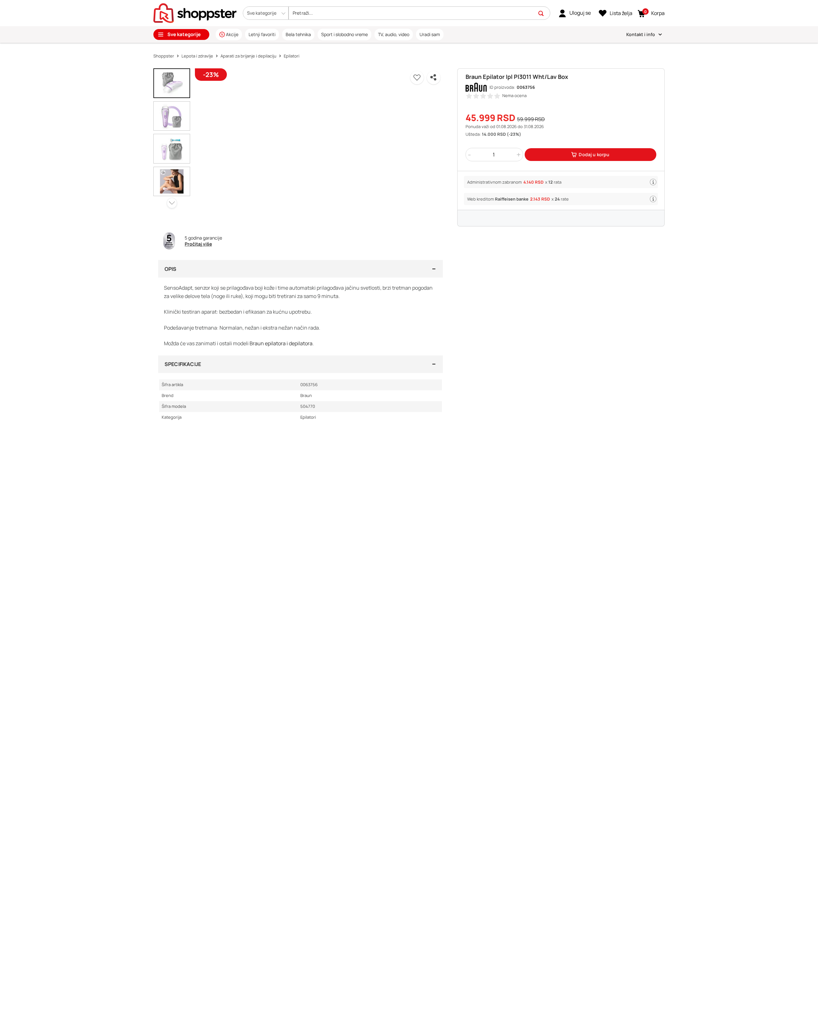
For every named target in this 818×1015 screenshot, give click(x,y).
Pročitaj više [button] (198, 244)
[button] (266, 13)
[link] (575, 13)
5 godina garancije (203, 238)
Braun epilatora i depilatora (281, 343)
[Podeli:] (433, 77)
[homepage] (194, 12)
